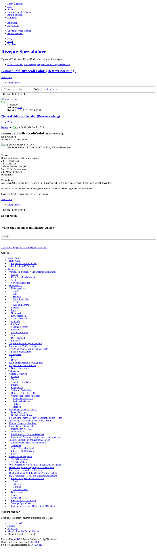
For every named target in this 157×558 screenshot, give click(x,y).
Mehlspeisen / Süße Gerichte (23, 346)
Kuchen (15, 376)
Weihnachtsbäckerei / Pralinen (25, 395)
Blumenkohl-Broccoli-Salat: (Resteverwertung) (38, 71)
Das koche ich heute (21, 368)
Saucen (14, 335)
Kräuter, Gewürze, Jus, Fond (23, 423)
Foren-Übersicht (15, 523)
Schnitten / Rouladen (21, 382)
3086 (19, 107)
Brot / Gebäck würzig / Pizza (23, 409)
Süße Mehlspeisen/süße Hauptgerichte (29, 349)
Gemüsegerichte (19, 318)
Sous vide (16, 329)
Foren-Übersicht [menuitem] (15, 3)
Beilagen (15, 340)
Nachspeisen (15, 354)
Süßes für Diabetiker (21, 390)
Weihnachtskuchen (22, 401)
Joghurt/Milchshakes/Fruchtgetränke (28, 442)
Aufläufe (15, 321)
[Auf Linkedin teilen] (5, 221)
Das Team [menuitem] (12, 17)
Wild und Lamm (21, 305)
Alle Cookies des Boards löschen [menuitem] (23, 531)
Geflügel (17, 302)
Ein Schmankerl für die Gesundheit (26, 362)
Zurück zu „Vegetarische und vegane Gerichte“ (24, 247)
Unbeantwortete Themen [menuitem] (19, 12)
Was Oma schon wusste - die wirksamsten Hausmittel (35, 464)
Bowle (14, 453)
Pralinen (17, 406)
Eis (12, 357)
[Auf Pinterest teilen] (6, 221)
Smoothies (16, 445)
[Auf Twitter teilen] (2, 221)
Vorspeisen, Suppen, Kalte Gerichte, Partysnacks (32, 271)
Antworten (6, 77)
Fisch (13, 310)
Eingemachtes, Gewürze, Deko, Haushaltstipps (30, 420)
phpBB (17, 539)
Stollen (16, 404)
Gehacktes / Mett (21, 299)
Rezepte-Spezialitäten (24, 51)
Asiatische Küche (19, 332)
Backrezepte (13, 371)
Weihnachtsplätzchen (23, 398)
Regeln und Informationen (23, 263)
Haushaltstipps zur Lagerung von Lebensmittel (31, 467)
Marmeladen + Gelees (21, 429)
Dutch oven (16, 492)
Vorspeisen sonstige (20, 282)
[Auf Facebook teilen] (1, 221)
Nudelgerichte (18, 313)
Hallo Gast (14, 260)
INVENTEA (37, 544)
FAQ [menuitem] (9, 6)
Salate (14, 280)
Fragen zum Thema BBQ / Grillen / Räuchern (33, 506)
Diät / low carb (18, 338)
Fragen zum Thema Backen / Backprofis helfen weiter (35, 418)
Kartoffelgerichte (19, 316)
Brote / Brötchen (19, 412)
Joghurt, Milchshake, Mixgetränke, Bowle (29, 440)
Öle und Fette (17, 431)
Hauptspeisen (15, 285)
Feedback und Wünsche (22, 266)
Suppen (14, 274)
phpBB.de (35, 542)
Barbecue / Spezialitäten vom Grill (27, 478)
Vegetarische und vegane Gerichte (25, 343)
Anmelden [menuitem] (12, 22)
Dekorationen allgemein (20, 456)
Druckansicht (13, 82)
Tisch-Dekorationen (20, 459)
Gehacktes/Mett (20, 489)
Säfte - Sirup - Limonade (23, 448)
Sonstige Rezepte (19, 327)
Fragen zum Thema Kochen (22, 365)
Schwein (17, 296)
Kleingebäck (17, 387)
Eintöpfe (15, 324)
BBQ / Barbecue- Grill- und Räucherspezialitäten (33, 475)
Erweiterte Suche (49, 89)
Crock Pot (16, 497)
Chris (3, 102)
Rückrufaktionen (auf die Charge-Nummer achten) (33, 473)
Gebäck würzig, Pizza (21, 415)
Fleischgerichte (18, 288)
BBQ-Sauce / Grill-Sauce (23, 500)
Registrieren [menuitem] (13, 25)
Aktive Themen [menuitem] (15, 14)
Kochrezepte (13, 269)
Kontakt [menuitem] (11, 525)
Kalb (15, 293)
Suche (37, 89)
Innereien (15, 307)
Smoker (15, 495)
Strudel (14, 384)
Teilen (5, 237)
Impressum (12, 528)
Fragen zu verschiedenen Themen (25, 470)
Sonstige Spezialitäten (21, 503)
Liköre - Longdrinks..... (22, 451)
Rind (15, 291)
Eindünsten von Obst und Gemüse (27, 434)
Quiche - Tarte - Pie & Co (23, 393)
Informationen (14, 258)
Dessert (14, 360)
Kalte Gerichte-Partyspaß (23, 277)
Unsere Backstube (18, 373)
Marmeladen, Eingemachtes (22, 426)
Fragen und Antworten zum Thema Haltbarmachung (36, 437)
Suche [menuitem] (10, 9)
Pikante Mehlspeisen (21, 351)
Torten (14, 379)
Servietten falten (19, 462)
